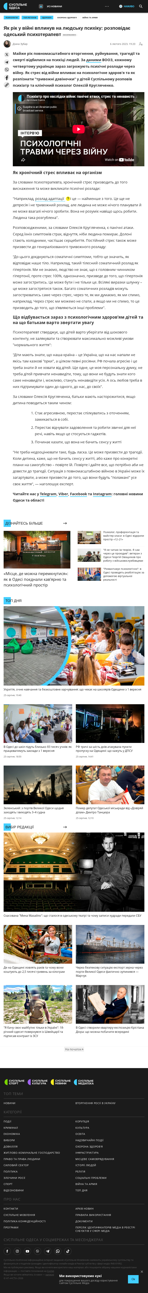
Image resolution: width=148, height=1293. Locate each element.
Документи (84, 1221)
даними (93, 59)
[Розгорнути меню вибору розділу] (41, 6)
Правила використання (93, 1215)
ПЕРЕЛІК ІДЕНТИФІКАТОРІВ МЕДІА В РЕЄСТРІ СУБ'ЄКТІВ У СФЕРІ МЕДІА (105, 1229)
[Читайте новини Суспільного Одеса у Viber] (37, 1251)
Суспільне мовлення (19, 1215)
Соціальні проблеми (91, 1178)
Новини (10, 1103)
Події (7, 1121)
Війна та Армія (90, 17)
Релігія (80, 1171)
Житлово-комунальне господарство (32, 1152)
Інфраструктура (87, 1152)
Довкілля (11, 1146)
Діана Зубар (20, 44)
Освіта (80, 1134)
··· (107, 6)
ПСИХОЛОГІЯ (12, 17)
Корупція (82, 1121)
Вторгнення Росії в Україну (95, 1103)
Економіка (12, 1134)
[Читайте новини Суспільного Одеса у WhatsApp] (57, 1251)
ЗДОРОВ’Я (46, 17)
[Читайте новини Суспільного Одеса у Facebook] (7, 1251)
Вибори (9, 1140)
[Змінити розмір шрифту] (141, 44)
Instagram (102, 493)
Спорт (8, 1184)
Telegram (48, 493)
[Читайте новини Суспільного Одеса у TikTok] (67, 1251)
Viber (63, 493)
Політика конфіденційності (25, 1221)
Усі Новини (54, 6)
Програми (11, 1227)
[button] (7, 54)
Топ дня (81, 1190)
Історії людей (85, 1165)
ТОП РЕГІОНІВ (29, 17)
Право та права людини (22, 1159)
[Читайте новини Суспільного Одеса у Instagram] (17, 1251)
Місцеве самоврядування (94, 1159)
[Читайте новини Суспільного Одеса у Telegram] (47, 1251)
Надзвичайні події (89, 1140)
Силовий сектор (16, 1165)
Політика (11, 1171)
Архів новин (84, 1208)
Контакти (11, 1208)
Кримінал (11, 1127)
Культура (82, 1127)
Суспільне (52, 1271)
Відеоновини (14, 1190)
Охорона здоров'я (67, 17)
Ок (133, 1279)
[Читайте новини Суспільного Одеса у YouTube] (27, 1251)
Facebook (78, 493)
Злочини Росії (14, 1178)
